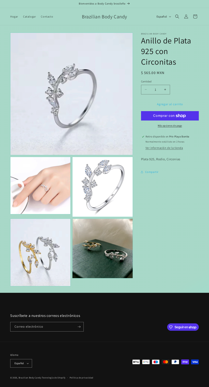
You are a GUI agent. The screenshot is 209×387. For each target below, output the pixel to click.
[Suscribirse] (78, 327)
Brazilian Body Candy (30, 377)
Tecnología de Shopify (54, 377)
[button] (177, 16)
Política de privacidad (81, 377)
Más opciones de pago (170, 125)
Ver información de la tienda (164, 148)
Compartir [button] (152, 172)
